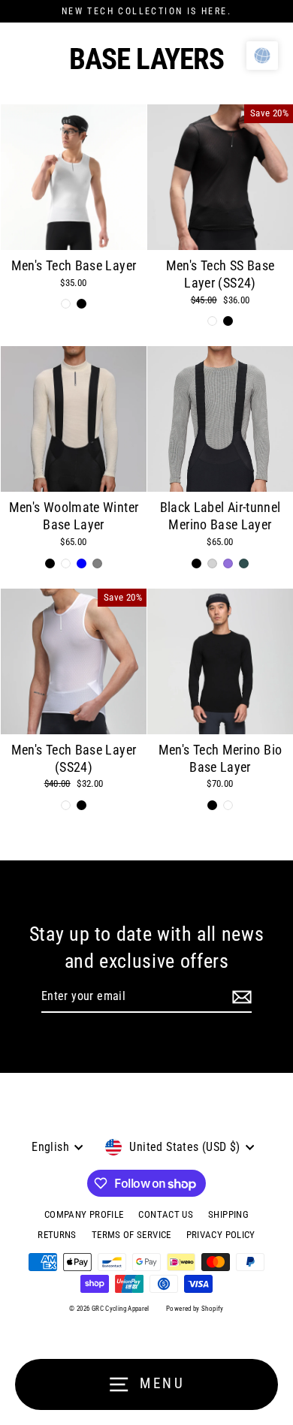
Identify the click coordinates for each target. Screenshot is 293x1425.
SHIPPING (228, 1214)
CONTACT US (165, 1214)
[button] (262, 55)
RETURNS (57, 1234)
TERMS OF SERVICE (131, 1234)
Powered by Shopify (195, 1308)
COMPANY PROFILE (83, 1214)
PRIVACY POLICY (220, 1234)
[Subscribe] (242, 997)
